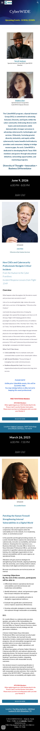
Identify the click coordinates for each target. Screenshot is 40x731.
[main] (20, 12)
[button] (2, 2)
